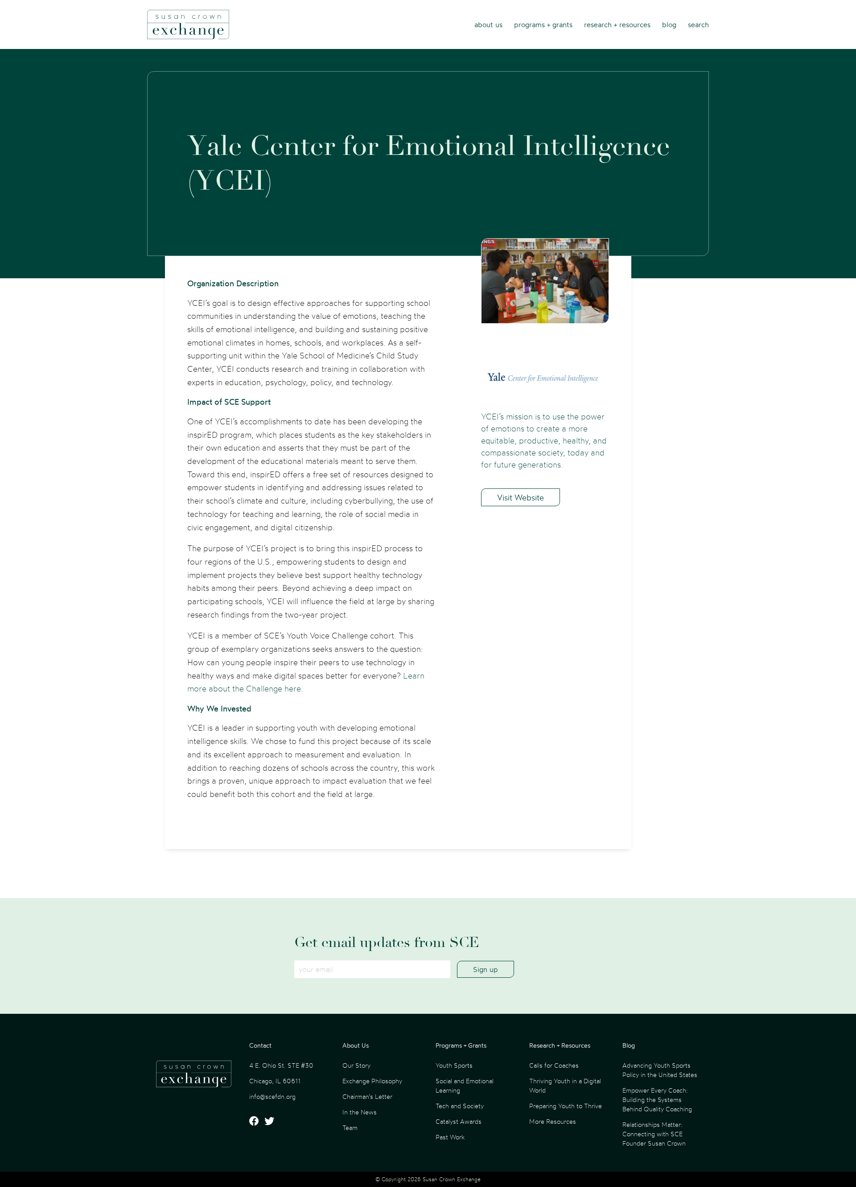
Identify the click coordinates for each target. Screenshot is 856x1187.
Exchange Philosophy (372, 1081)
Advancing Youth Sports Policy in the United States (659, 1069)
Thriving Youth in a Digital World (565, 1085)
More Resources (552, 1121)
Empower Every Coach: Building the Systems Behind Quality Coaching (657, 1099)
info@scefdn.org (272, 1096)
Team (350, 1127)
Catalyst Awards (459, 1121)
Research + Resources (617, 24)
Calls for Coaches (554, 1065)
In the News (359, 1112)
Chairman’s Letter (367, 1096)
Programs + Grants (543, 24)
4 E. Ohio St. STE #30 (281, 1065)
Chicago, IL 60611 (274, 1081)
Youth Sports (454, 1065)
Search (698, 24)
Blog (669, 24)
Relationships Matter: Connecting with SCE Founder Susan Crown (654, 1134)
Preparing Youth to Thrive (565, 1106)
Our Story (356, 1065)
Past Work (450, 1137)
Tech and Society (460, 1106)
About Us (488, 24)
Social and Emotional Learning (465, 1085)
